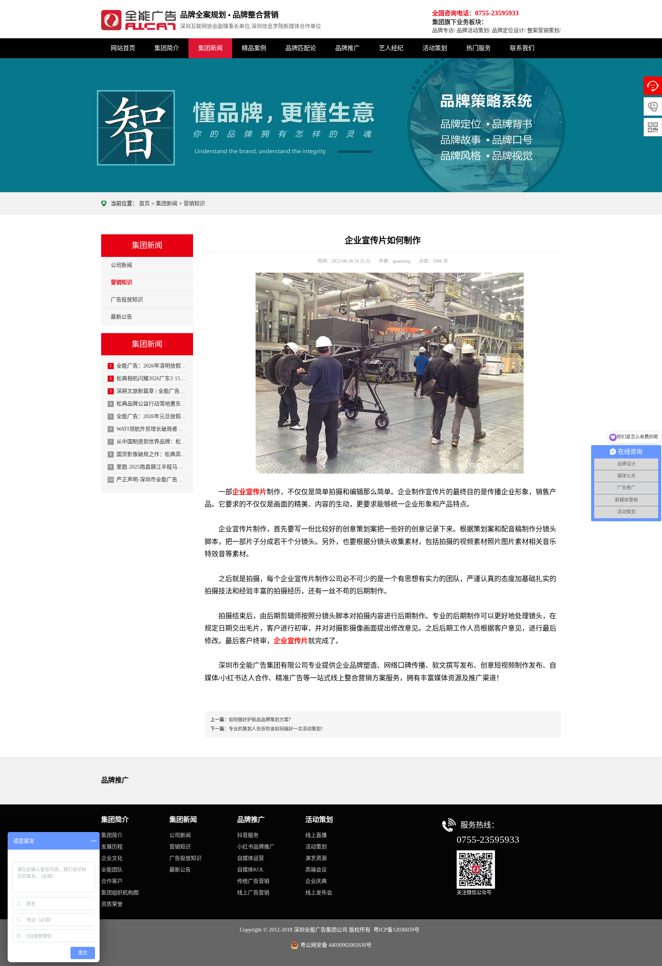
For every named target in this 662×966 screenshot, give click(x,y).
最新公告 (121, 317)
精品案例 (254, 48)
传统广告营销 (253, 881)
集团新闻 (210, 48)
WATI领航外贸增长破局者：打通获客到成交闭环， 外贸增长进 (148, 429)
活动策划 (435, 48)
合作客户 (112, 881)
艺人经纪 (391, 48)
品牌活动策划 (473, 30)
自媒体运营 (250, 858)
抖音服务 (248, 835)
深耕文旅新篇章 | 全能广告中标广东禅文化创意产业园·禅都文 (148, 391)
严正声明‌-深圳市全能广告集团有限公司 (147, 479)
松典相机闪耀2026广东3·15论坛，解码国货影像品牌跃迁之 (148, 378)
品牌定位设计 (508, 30)
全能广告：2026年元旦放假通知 (148, 416)
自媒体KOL (250, 870)
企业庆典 (316, 881)
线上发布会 (318, 893)
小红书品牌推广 (256, 847)
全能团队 (112, 870)
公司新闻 (121, 265)
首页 (144, 203)
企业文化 (112, 858)
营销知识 (194, 203)
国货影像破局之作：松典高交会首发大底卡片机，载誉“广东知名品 (148, 454)
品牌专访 (443, 30)
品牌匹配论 (300, 48)
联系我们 (522, 48)
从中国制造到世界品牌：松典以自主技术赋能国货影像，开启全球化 (148, 442)
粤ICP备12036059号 (396, 930)
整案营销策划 (543, 30)
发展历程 (112, 847)
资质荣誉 (112, 904)
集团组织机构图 (120, 893)
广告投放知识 (127, 299)
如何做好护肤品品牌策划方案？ (261, 719)
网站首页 (123, 48)
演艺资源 (316, 858)
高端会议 (316, 870)
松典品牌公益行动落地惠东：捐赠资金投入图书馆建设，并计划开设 (148, 404)
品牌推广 (347, 48)
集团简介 (166, 48)
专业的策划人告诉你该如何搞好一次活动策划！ (277, 729)
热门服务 (478, 48)
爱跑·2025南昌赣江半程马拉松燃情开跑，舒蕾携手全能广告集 (148, 467)
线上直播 (316, 835)
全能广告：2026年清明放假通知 (148, 366)
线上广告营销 (253, 893)
